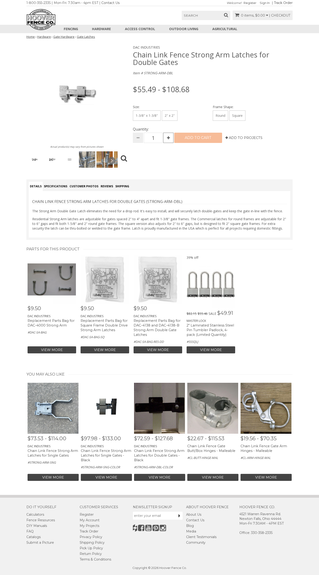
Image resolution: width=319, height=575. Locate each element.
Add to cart (198, 137)
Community (196, 542)
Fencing (71, 29)
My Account (89, 520)
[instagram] (163, 527)
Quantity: (141, 129)
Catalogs (33, 537)
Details (36, 186)
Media (191, 531)
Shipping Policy (92, 542)
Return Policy (91, 554)
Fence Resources (40, 520)
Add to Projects (245, 138)
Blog (190, 526)
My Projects (89, 526)
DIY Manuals (36, 526)
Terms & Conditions (95, 559)
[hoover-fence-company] (135, 527)
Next (111, 160)
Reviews (107, 186)
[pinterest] (155, 527)
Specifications (55, 186)
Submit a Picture (40, 542)
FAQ (30, 531)
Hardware (101, 29)
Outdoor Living (183, 29)
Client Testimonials (201, 537)
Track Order (283, 3)
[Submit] (179, 516)
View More (52, 350)
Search (191, 15)
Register (250, 3)
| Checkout (279, 15)
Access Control (140, 29)
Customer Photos (84, 186)
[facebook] (141, 527)
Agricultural (224, 29)
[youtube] (148, 527)
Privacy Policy (91, 537)
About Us (193, 514)
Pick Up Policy (91, 548)
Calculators (35, 514)
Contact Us (110, 3)
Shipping (122, 186)
